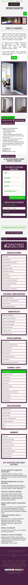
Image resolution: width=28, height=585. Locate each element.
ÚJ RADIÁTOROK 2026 (7, 333)
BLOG (4, 427)
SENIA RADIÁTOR (6, 415)
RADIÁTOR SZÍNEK (7, 412)
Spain (24, 555)
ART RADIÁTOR (6, 342)
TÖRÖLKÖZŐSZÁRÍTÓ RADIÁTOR (10, 262)
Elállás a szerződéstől (7, 456)
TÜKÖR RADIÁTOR (6, 397)
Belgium (2, 555)
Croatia (5, 555)
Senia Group (11, 561)
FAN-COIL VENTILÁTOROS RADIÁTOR (11, 362)
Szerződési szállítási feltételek (19, 561)
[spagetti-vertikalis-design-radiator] (21, 105)
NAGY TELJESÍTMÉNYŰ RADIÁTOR (10, 280)
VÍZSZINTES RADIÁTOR (7, 268)
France (8, 555)
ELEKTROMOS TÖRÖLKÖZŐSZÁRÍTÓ (10, 300)
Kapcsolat (4, 560)
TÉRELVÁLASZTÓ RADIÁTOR (9, 356)
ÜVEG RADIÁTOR (6, 400)
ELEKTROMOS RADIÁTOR (8, 297)
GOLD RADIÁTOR (6, 377)
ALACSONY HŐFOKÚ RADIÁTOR (9, 283)
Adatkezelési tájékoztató (7, 453)
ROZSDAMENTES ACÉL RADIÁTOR (10, 392)
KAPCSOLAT (5, 436)
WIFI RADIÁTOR (6, 359)
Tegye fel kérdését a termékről (8, 156)
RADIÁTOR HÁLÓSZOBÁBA (8, 324)
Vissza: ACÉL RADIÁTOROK (14, 233)
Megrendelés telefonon (7, 448)
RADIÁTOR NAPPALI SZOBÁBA (9, 318)
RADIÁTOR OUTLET (7, 409)
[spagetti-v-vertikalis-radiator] (7, 105)
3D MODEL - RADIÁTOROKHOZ (9, 418)
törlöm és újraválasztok (17, 198)
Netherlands (16, 555)
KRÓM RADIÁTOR (6, 380)
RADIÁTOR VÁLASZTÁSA (8, 421)
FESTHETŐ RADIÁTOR (7, 348)
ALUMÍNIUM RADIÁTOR (7, 374)
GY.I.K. (4, 424)
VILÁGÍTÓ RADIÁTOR (7, 350)
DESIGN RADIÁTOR (7, 265)
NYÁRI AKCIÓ (5, 256)
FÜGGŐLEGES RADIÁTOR (8, 271)
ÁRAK (14, 58)
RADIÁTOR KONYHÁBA (7, 327)
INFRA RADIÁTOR (6, 353)
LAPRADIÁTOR (6, 274)
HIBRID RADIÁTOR (6, 303)
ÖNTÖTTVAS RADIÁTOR (8, 386)
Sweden (26, 555)
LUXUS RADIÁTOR (6, 285)
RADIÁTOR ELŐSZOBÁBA (8, 315)
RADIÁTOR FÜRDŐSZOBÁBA (9, 321)
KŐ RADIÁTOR (6, 383)
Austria (14, 553)
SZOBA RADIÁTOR (6, 259)
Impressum (18, 560)
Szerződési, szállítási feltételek (9, 450)
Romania (20, 555)
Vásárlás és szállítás (10, 560)
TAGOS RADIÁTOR (6, 277)
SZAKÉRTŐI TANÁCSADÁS (8, 439)
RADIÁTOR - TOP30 (7, 330)
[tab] (8, 117)
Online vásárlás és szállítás (8, 445)
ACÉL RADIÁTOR (10, 1)
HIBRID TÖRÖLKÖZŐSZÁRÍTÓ (9, 306)
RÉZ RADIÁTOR (6, 389)
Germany (12, 555)
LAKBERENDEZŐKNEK (7, 442)
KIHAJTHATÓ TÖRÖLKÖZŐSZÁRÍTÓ (10, 345)
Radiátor (4, 1)
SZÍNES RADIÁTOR (7, 395)
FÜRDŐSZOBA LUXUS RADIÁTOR (10, 288)
